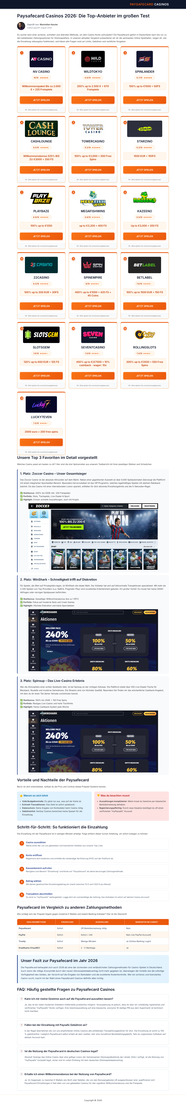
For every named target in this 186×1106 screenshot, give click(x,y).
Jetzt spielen (41, 100)
